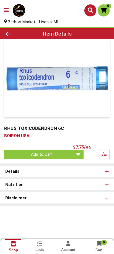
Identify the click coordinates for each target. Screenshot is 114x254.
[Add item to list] (104, 155)
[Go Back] (17, 33)
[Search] (90, 10)
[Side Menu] (6, 10)
